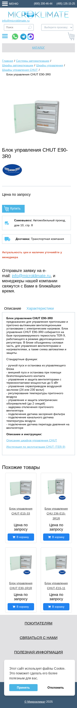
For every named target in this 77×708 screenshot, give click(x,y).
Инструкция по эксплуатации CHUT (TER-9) (35, 446)
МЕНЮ (13, 3)
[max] (31, 37)
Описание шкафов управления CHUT (31, 440)
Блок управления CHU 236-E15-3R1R (56, 513)
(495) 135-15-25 (65, 3)
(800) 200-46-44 (43, 3)
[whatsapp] (15, 36)
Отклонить (55, 687)
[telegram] (23, 37)
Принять (23, 687)
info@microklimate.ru (16, 20)
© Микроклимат (34, 701)
